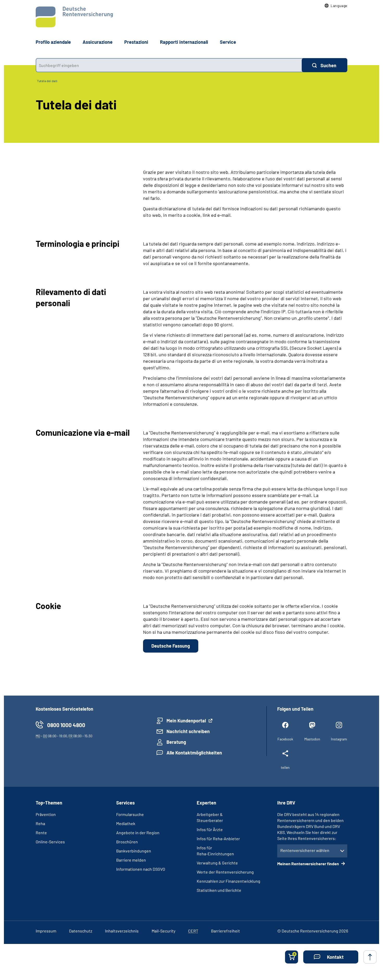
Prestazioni (136, 42)
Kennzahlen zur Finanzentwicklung (228, 881)
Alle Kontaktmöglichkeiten (194, 753)
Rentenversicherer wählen (304, 850)
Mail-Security (163, 930)
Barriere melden (131, 859)
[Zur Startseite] (74, 17)
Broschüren (127, 841)
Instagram (339, 739)
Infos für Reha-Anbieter (218, 838)
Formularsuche (130, 814)
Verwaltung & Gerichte (217, 862)
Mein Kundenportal (186, 720)
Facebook (285, 739)
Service (228, 42)
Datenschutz (80, 930)
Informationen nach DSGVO (140, 869)
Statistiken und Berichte (219, 890)
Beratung (176, 742)
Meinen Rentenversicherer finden (308, 863)
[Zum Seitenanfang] (369, 956)
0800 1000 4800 (66, 725)
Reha (40, 823)
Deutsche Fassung (170, 646)
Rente (41, 832)
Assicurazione (98, 42)
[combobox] (169, 65)
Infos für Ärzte (210, 829)
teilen (285, 767)
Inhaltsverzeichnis (122, 930)
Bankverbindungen (133, 850)
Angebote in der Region (137, 832)
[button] (336, 6)
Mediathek (125, 823)
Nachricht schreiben (188, 731)
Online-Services (50, 841)
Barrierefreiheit (225, 930)
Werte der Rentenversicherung (225, 871)
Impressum (46, 930)
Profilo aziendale (53, 42)
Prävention (46, 814)
